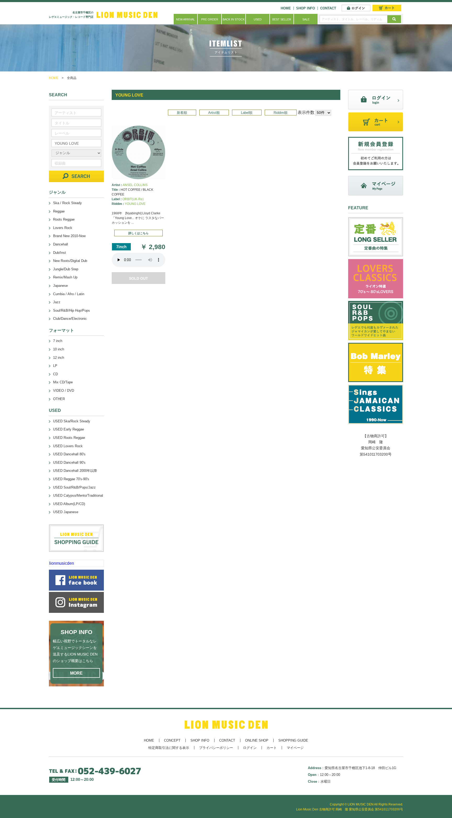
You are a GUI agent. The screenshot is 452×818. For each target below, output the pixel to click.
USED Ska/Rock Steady (71, 421)
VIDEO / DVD (63, 391)
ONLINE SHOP (256, 740)
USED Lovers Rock (68, 446)
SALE (305, 19)
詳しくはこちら (138, 233)
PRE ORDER (209, 19)
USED (258, 19)
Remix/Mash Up (65, 277)
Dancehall (60, 244)
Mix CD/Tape (63, 382)
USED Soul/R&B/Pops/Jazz (74, 487)
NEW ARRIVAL (185, 19)
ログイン (250, 747)
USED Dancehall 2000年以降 (75, 471)
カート (272, 747)
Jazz (56, 302)
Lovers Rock (62, 228)
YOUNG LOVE (135, 204)
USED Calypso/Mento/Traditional (78, 495)
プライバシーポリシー (216, 747)
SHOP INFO (305, 8)
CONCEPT (172, 740)
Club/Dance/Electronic (70, 319)
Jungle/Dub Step (65, 269)
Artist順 (214, 113)
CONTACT (328, 8)
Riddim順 (280, 113)
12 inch (58, 358)
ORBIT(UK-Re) (133, 199)
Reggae (59, 211)
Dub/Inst (59, 253)
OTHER (59, 399)
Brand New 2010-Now (69, 236)
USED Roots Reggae (69, 438)
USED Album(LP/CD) (69, 504)
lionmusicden (61, 563)
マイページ (295, 747)
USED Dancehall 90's (69, 462)
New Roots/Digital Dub (70, 261)
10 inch (58, 349)
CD (55, 374)
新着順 (182, 113)
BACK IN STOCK (234, 19)
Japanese (60, 286)
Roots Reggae (64, 219)
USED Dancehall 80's (69, 454)
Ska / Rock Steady (67, 203)
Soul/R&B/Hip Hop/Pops (71, 310)
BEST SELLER (281, 19)
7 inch (57, 341)
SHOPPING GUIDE (293, 740)
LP (55, 366)
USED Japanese (65, 512)
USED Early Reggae (68, 429)
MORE (76, 673)
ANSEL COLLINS (135, 185)
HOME (286, 8)
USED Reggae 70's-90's (71, 479)
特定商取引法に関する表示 (168, 747)
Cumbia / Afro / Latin (68, 294)
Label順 (246, 113)
